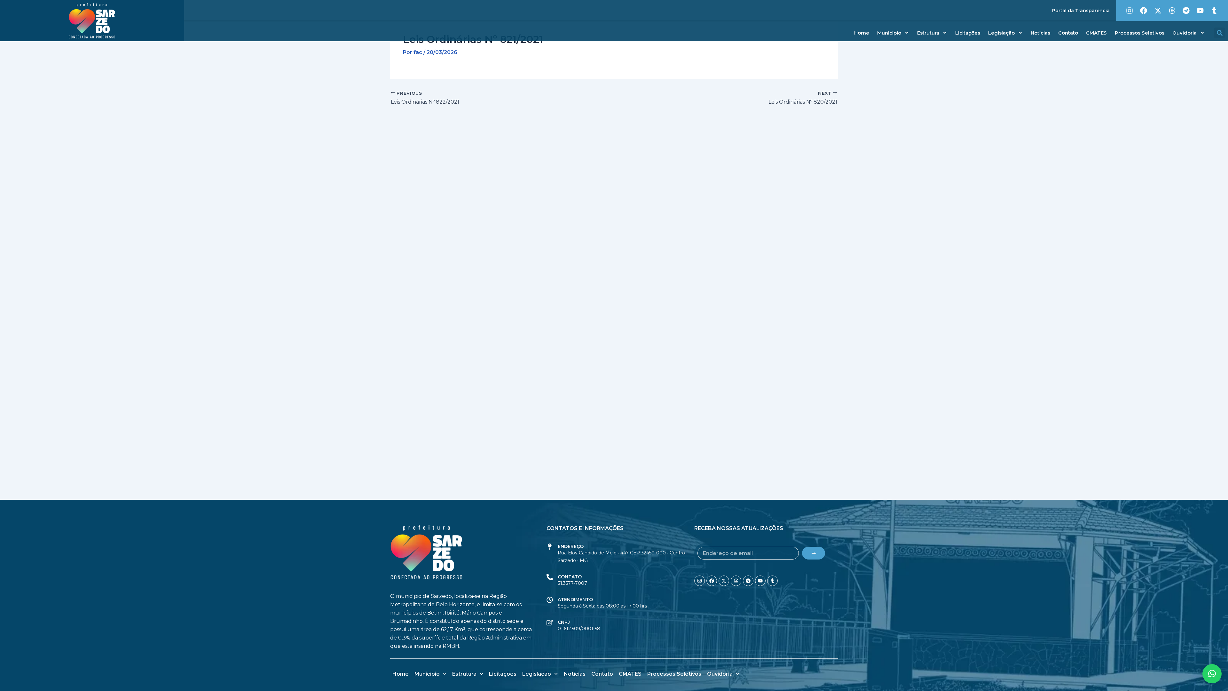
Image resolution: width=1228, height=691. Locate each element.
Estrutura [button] (928, 33)
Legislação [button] (1001, 33)
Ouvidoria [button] (1184, 33)
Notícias (1040, 33)
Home (861, 33)
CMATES (1096, 33)
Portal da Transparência (1081, 10)
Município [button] (889, 33)
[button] (1219, 33)
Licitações (967, 33)
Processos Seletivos (1139, 33)
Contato (1068, 33)
